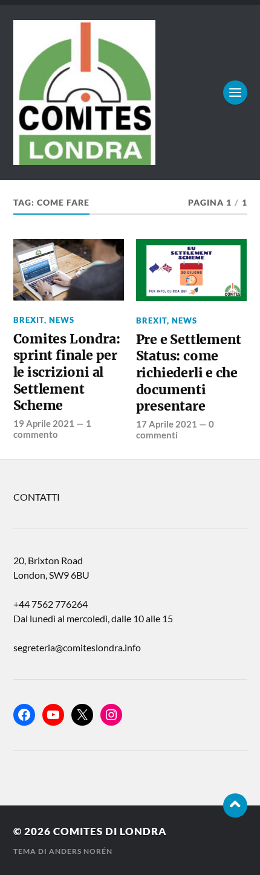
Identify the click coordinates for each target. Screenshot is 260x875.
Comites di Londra (110, 831)
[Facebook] (24, 715)
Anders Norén (80, 851)
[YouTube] (53, 715)
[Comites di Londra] (130, 92)
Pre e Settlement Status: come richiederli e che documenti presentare (189, 373)
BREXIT (28, 320)
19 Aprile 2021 (43, 423)
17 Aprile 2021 (166, 423)
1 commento (52, 429)
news (61, 320)
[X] (82, 715)
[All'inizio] (235, 805)
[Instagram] (111, 715)
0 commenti (175, 429)
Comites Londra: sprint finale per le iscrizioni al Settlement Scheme (66, 372)
